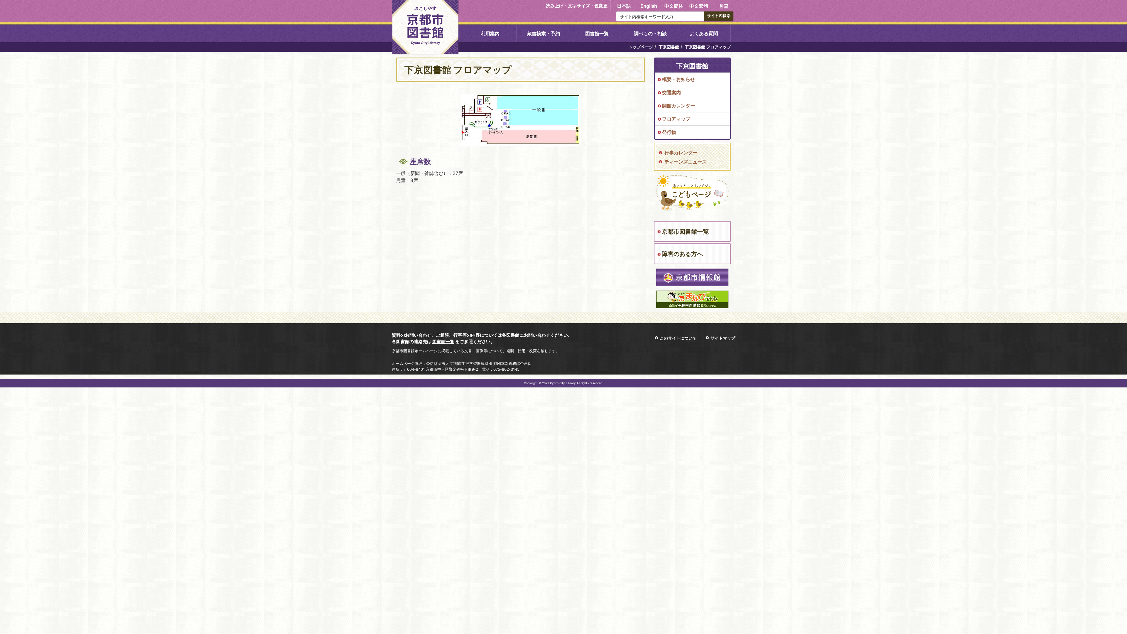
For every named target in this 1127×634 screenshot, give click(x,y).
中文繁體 (698, 6)
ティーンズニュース (685, 162)
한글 (723, 6)
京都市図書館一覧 (685, 231)
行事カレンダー (680, 153)
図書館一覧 (597, 33)
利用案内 (490, 33)
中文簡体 (673, 6)
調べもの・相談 (650, 33)
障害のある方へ (682, 253)
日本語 (624, 6)
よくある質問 (704, 33)
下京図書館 (669, 46)
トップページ (640, 46)
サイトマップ (723, 337)
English (648, 6)
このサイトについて (678, 337)
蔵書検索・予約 (543, 33)
